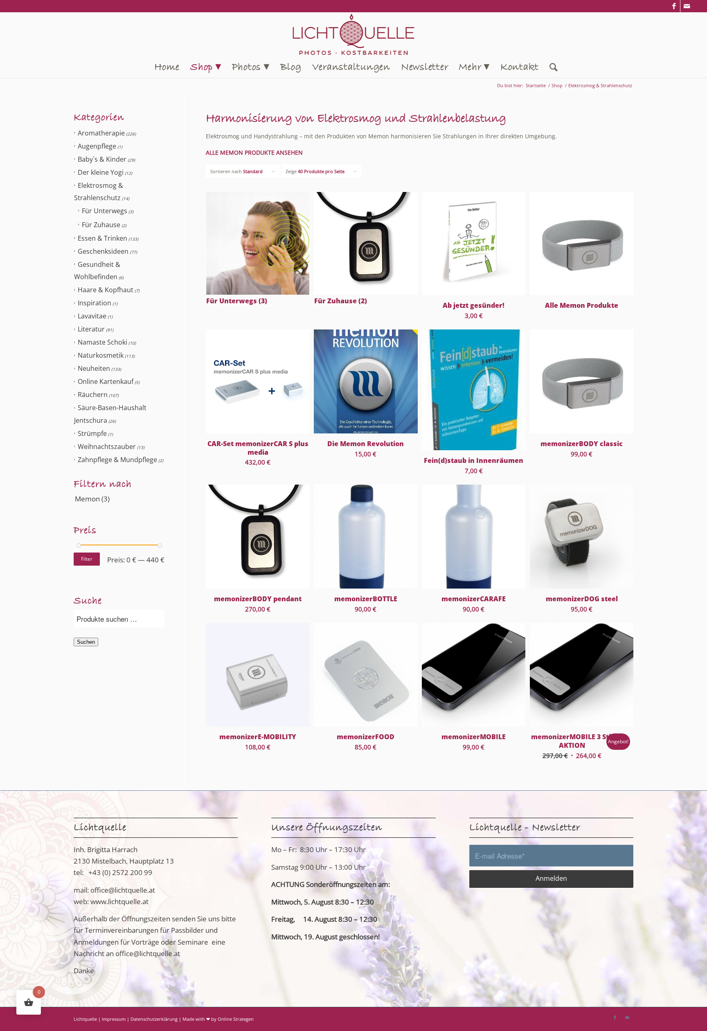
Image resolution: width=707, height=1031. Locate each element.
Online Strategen (236, 1019)
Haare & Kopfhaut (105, 289)
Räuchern (93, 394)
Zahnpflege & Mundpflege (117, 459)
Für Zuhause (101, 224)
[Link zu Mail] (686, 6)
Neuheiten (94, 368)
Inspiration (94, 302)
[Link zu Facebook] (674, 6)
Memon (87, 498)
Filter (86, 558)
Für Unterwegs (104, 210)
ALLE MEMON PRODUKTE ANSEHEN (254, 152)
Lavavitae (92, 315)
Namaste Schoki (102, 342)
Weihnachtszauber (107, 446)
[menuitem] (167, 67)
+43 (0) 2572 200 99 (120, 872)
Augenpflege (97, 146)
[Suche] (551, 67)
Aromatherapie (101, 133)
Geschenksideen (103, 251)
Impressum (114, 1019)
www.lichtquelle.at (119, 901)
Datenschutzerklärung (154, 1019)
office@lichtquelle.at (122, 890)
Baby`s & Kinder (102, 159)
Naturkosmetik (101, 355)
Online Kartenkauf (105, 381)
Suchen (86, 642)
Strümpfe (92, 433)
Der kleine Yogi (101, 172)
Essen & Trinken (102, 238)
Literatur (91, 329)
